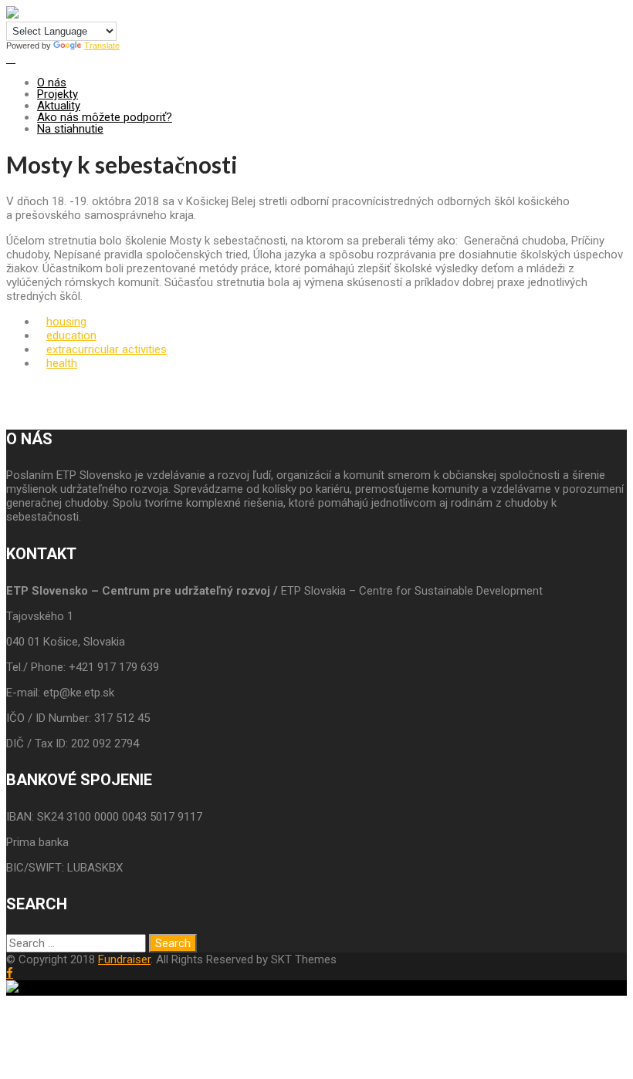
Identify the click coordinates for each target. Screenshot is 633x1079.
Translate (102, 45)
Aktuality (58, 106)
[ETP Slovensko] (12, 15)
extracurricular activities (106, 349)
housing (66, 322)
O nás (51, 82)
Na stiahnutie (70, 129)
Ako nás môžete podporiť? (104, 117)
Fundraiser (124, 959)
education (71, 335)
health (61, 363)
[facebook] (9, 973)
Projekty (57, 94)
